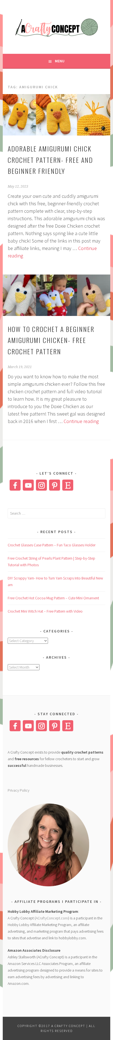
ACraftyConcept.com (52, 918)
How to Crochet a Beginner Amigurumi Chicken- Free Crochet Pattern (51, 340)
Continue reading (81, 421)
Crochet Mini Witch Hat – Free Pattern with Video (45, 611)
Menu (59, 60)
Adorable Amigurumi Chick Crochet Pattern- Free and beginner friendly (50, 159)
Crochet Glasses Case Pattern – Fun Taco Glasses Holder (51, 544)
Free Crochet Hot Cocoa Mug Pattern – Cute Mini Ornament (53, 597)
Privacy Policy (18, 790)
